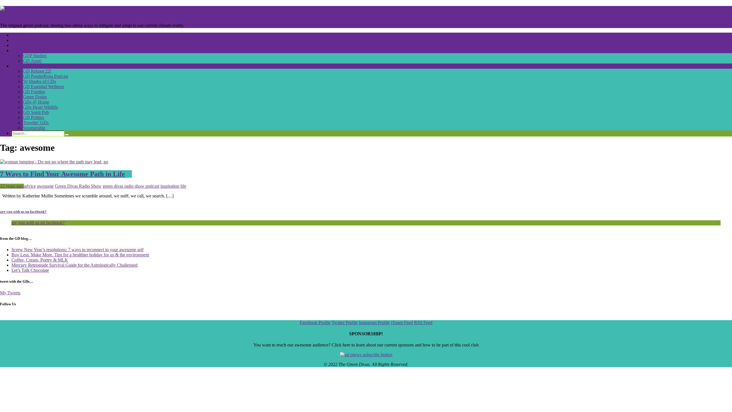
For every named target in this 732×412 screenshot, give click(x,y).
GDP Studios (35, 55)
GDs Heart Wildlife (40, 107)
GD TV (18, 40)
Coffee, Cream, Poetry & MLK (39, 260)
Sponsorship (34, 127)
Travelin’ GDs (36, 122)
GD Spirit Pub (36, 112)
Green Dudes (35, 96)
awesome (45, 186)
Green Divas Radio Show (78, 186)
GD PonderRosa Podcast (45, 76)
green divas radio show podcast (131, 186)
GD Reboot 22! (37, 71)
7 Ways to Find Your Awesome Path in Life (62, 174)
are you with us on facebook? (23, 211)
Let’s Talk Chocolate (30, 270)
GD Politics (33, 117)
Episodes (19, 35)
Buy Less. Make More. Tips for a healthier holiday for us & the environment (80, 254)
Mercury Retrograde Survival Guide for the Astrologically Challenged (74, 265)
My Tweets (10, 292)
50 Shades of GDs (39, 81)
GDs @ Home (36, 102)
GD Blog (19, 45)
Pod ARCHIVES (27, 66)
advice (30, 186)
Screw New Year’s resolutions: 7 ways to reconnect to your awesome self (77, 249)
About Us (20, 50)
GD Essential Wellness (43, 86)
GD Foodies (34, 91)
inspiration (169, 186)
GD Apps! (32, 60)
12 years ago (12, 186)
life (183, 186)
